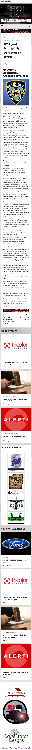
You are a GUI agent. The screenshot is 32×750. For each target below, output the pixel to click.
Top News (17, 40)
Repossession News (9, 40)
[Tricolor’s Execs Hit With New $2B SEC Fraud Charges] (16, 581)
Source (5, 306)
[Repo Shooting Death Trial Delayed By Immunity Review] (16, 618)
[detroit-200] (16, 493)
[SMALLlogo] (16, 455)
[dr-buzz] (16, 508)
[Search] (29, 26)
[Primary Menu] (3, 26)
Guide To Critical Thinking (23, 317)
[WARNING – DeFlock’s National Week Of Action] (16, 656)
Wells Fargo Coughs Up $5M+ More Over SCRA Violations (8, 319)
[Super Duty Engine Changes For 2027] (16, 543)
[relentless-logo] (16, 479)
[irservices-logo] (16, 466)
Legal (15, 38)
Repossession (20, 38)
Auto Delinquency (8, 38)
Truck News (5, 557)
